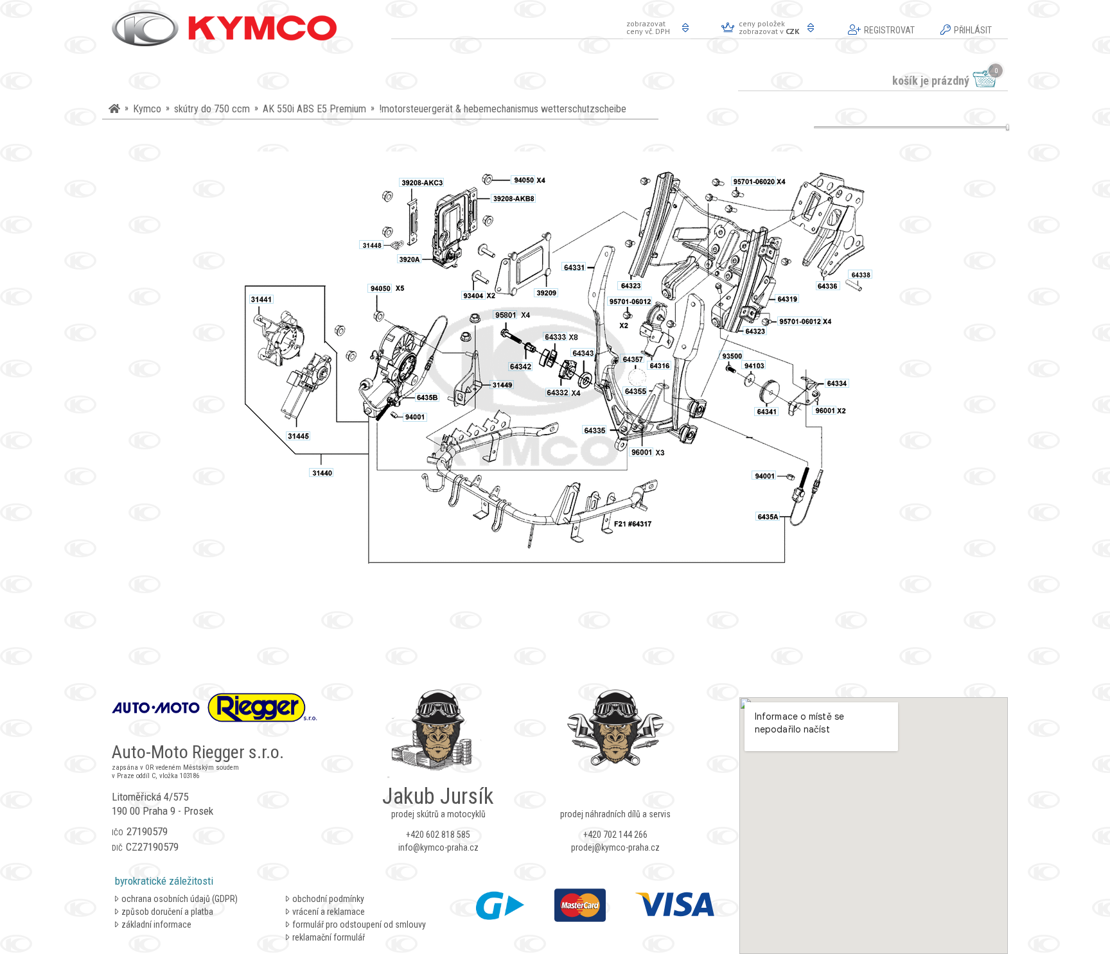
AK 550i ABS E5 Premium (314, 109)
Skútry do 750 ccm (212, 109)
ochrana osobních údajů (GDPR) (179, 899)
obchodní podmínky (328, 899)
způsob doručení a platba (167, 911)
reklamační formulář (328, 937)
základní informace (156, 924)
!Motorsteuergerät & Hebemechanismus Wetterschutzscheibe (502, 109)
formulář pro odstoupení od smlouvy (359, 924)
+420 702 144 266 (615, 834)
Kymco (147, 109)
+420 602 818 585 (438, 834)
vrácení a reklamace (328, 911)
